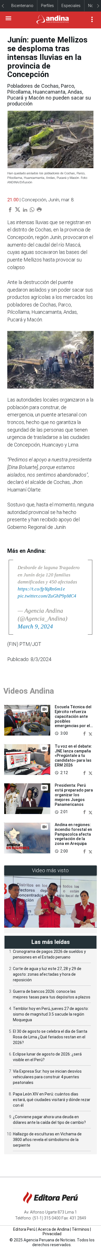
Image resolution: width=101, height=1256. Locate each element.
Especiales (71, 5)
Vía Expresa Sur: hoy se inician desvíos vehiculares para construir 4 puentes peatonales (47, 1077)
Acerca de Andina (53, 1229)
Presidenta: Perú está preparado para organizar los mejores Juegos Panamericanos (74, 794)
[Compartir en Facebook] (85, 733)
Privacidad (52, 1234)
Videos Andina (28, 691)
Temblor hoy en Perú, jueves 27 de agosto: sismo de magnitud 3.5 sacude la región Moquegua (51, 1014)
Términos (80, 1229)
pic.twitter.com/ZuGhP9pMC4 (47, 596)
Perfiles (47, 5)
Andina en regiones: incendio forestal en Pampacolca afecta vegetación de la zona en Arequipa (73, 834)
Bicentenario (22, 5)
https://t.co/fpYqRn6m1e (41, 589)
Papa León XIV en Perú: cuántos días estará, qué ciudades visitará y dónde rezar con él (51, 1100)
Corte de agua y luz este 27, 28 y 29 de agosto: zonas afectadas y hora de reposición (47, 974)
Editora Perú (24, 1229)
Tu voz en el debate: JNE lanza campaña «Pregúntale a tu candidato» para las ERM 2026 (73, 755)
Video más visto (50, 870)
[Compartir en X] (90, 733)
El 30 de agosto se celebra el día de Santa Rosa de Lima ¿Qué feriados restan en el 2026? (50, 1037)
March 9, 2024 (35, 626)
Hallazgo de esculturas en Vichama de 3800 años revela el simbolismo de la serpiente (47, 1139)
